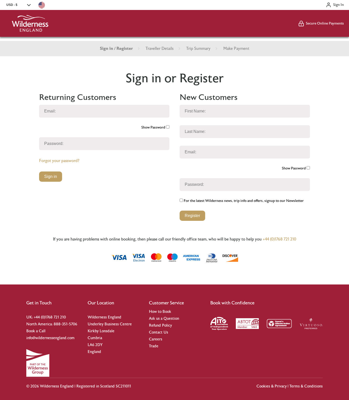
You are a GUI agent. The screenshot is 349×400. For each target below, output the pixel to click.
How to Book (160, 312)
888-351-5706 (65, 324)
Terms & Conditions (306, 386)
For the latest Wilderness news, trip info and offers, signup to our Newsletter (243, 201)
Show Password (153, 127)
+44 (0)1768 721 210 (279, 239)
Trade (153, 346)
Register (192, 215)
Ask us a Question (164, 318)
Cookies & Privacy (272, 386)
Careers (155, 339)
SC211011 (123, 386)
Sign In (338, 5)
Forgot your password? (59, 160)
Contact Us (158, 332)
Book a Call (35, 331)
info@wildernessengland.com (50, 338)
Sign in (50, 176)
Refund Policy (160, 325)
